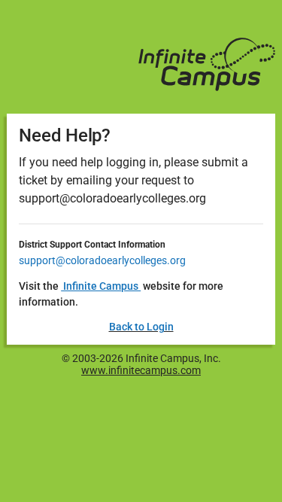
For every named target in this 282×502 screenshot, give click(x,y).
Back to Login (141, 327)
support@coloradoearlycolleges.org (102, 260)
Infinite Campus (101, 286)
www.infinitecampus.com (141, 370)
